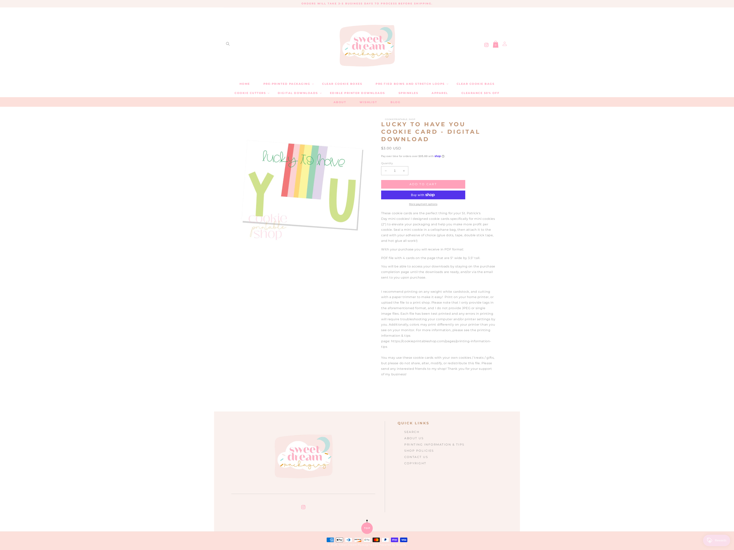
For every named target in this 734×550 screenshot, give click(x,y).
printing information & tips (434, 444)
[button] (228, 44)
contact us (416, 457)
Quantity (387, 163)
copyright (415, 463)
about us (414, 438)
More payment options (423, 204)
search (411, 432)
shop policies (419, 450)
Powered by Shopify (392, 544)
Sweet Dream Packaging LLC (358, 544)
